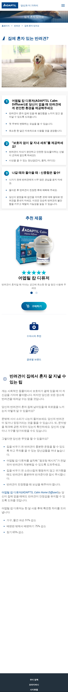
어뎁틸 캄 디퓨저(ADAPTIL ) (30, 492)
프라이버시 (34, 684)
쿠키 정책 (34, 679)
